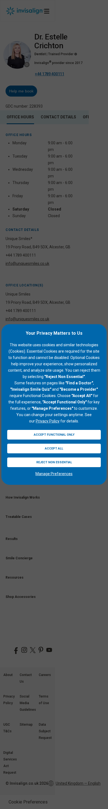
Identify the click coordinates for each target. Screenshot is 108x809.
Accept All (54, 448)
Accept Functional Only (54, 435)
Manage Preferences (54, 474)
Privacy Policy (48, 421)
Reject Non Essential (54, 462)
